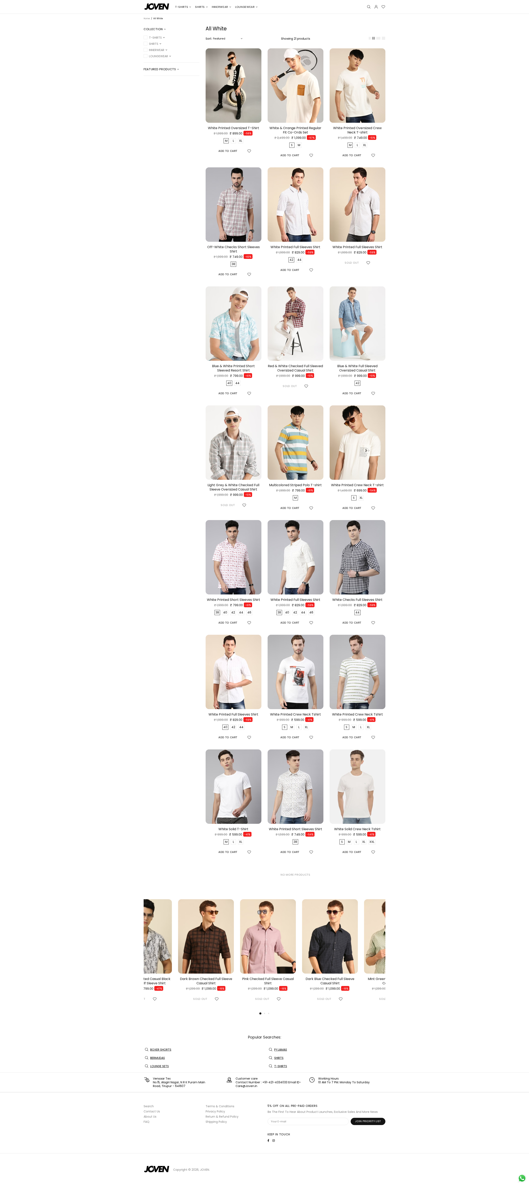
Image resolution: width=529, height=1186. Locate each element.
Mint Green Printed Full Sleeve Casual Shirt (357, 981)
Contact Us (152, 1111)
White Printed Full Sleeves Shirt (295, 247)
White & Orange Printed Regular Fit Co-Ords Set (295, 130)
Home (147, 18)
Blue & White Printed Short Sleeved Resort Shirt (233, 368)
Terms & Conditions (220, 1106)
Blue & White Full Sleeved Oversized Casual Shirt (357, 368)
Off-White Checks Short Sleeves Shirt (233, 249)
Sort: (209, 38)
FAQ (146, 1122)
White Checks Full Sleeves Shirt (357, 600)
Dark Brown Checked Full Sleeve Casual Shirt (171, 981)
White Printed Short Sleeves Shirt (233, 600)
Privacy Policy (215, 1111)
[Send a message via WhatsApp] (522, 1178)
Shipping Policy (216, 1122)
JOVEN (157, 6)
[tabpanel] (172, 955)
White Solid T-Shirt (233, 829)
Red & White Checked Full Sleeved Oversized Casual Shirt (295, 368)
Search (149, 1106)
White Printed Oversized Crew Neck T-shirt (357, 130)
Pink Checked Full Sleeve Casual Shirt (233, 981)
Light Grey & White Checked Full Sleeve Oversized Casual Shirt (233, 487)
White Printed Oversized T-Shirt (233, 128)
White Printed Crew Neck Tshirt (295, 714)
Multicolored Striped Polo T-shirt (295, 485)
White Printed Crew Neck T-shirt (357, 485)
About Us (150, 1116)
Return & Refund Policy (222, 1116)
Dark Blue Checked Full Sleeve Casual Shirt (295, 981)
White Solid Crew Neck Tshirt (357, 829)
